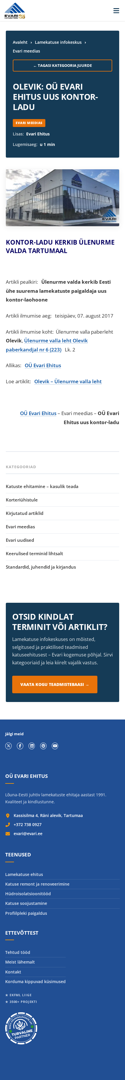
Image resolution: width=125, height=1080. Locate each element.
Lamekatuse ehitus (24, 874)
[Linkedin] (31, 746)
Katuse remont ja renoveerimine (37, 884)
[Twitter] (8, 746)
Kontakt (13, 972)
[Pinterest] (43, 746)
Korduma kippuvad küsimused (35, 981)
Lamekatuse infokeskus (58, 42)
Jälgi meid (14, 734)
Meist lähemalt (20, 962)
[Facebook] (20, 746)
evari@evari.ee (28, 833)
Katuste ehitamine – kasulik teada (42, 486)
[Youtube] (55, 746)
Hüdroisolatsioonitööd (28, 893)
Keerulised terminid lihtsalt (34, 553)
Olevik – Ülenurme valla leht (68, 381)
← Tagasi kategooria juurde (62, 65)
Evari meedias (26, 51)
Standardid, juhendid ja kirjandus (41, 567)
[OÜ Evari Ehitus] (15, 11)
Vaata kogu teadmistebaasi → (54, 684)
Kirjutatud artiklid (24, 513)
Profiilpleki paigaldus (26, 913)
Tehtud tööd (17, 952)
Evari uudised (20, 540)
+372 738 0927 (28, 824)
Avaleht (20, 42)
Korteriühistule (22, 500)
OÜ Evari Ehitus (43, 365)
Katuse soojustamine (26, 903)
